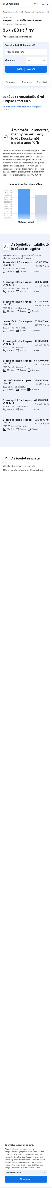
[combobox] (26, 52)
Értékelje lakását (26, 69)
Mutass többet (26, 222)
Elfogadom (26, 1179)
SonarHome (8, 12)
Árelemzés (27, 82)
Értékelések (42, 82)
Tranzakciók (11, 82)
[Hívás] (43, 4)
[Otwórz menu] (48, 3)
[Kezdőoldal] (11, 4)
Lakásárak (19, 12)
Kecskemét (29, 12)
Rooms (11, 60)
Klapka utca (40, 12)
